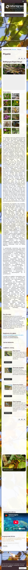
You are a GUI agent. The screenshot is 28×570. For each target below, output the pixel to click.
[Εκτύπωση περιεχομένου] (21, 58)
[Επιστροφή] (19, 58)
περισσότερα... (8, 362)
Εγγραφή (5, 545)
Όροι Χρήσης (18, 557)
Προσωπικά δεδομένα (7, 557)
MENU (8, 15)
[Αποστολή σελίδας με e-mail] (24, 58)
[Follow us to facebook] (8, 552)
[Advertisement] (14, 32)
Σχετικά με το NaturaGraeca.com (10, 555)
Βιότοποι (14, 49)
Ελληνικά (22, 568)
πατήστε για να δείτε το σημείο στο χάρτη (13, 335)
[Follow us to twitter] (10, 552)
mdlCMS (9, 566)
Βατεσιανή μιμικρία (8, 469)
